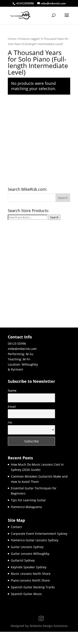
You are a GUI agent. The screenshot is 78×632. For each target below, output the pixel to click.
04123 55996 (17, 343)
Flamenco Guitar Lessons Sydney (34, 540)
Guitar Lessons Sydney (27, 547)
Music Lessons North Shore (30, 574)
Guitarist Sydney (23, 560)
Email (12, 407)
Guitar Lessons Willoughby (30, 554)
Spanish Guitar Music (26, 594)
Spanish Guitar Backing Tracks (33, 587)
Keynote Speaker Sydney (28, 567)
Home (12, 39)
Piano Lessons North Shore (30, 580)
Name (12, 390)
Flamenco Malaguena (26, 507)
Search (54, 217)
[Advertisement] (39, 141)
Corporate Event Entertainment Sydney (39, 534)
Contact (16, 527)
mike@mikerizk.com (22, 349)
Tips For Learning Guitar (28, 500)
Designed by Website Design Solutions (39, 626)
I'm (10, 422)
